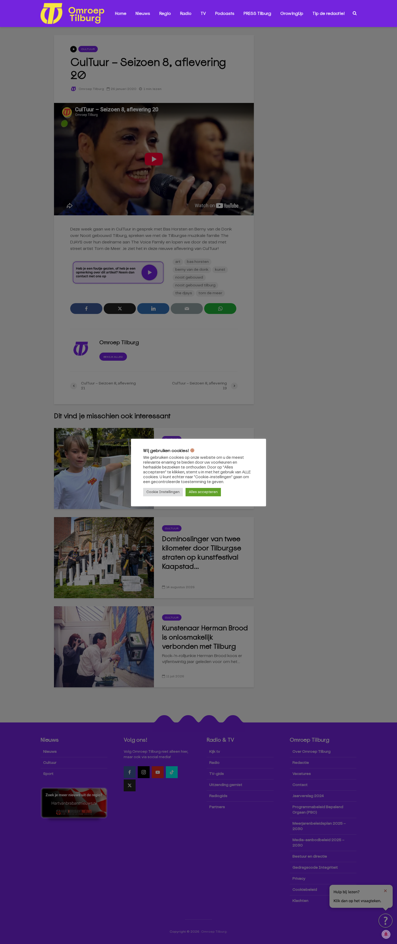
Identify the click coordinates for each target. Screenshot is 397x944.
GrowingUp (291, 13)
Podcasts (224, 13)
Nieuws (143, 13)
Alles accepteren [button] (203, 492)
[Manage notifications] (386, 934)
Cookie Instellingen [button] (163, 492)
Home (120, 13)
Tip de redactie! (328, 13)
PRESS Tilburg (257, 13)
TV (203, 13)
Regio (165, 13)
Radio (185, 13)
